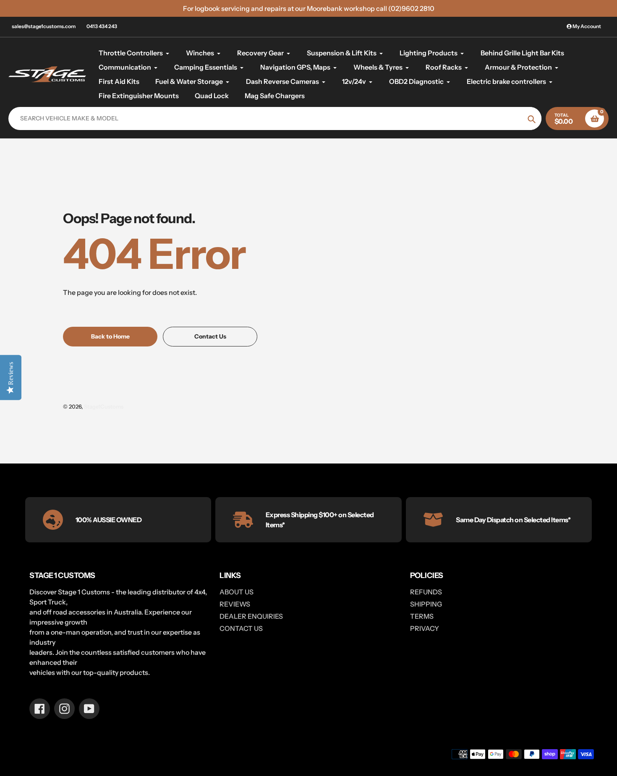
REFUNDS (426, 592)
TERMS (422, 616)
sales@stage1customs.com (44, 26)
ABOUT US (237, 592)
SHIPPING (426, 604)
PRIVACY (424, 628)
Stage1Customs (103, 406)
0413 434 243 (101, 26)
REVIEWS (235, 604)
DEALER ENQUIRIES (251, 616)
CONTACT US (241, 628)
